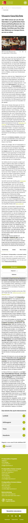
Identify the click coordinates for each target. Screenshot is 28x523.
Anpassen (13, 270)
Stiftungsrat (7, 422)
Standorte (6, 435)
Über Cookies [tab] (23, 249)
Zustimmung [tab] (5, 249)
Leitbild (5, 416)
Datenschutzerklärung (10, 261)
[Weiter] (25, 52)
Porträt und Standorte (16, 7)
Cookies (22, 519)
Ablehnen (14, 274)
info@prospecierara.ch (7, 465)
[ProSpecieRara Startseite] (7, 2)
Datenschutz (15, 519)
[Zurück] (20, 52)
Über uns (7, 7)
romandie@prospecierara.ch (8, 478)
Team (5, 429)
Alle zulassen (14, 267)
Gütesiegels (23, 181)
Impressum (7, 519)
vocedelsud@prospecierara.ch (9, 488)
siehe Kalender (19, 203)
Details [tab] (14, 249)
